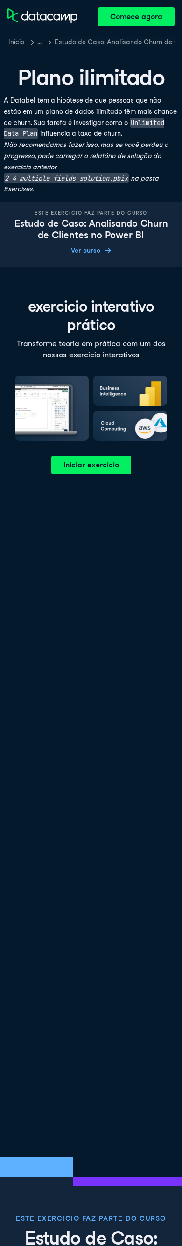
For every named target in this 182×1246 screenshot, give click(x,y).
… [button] (39, 42)
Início (16, 42)
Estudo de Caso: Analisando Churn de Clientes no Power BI (115, 42)
